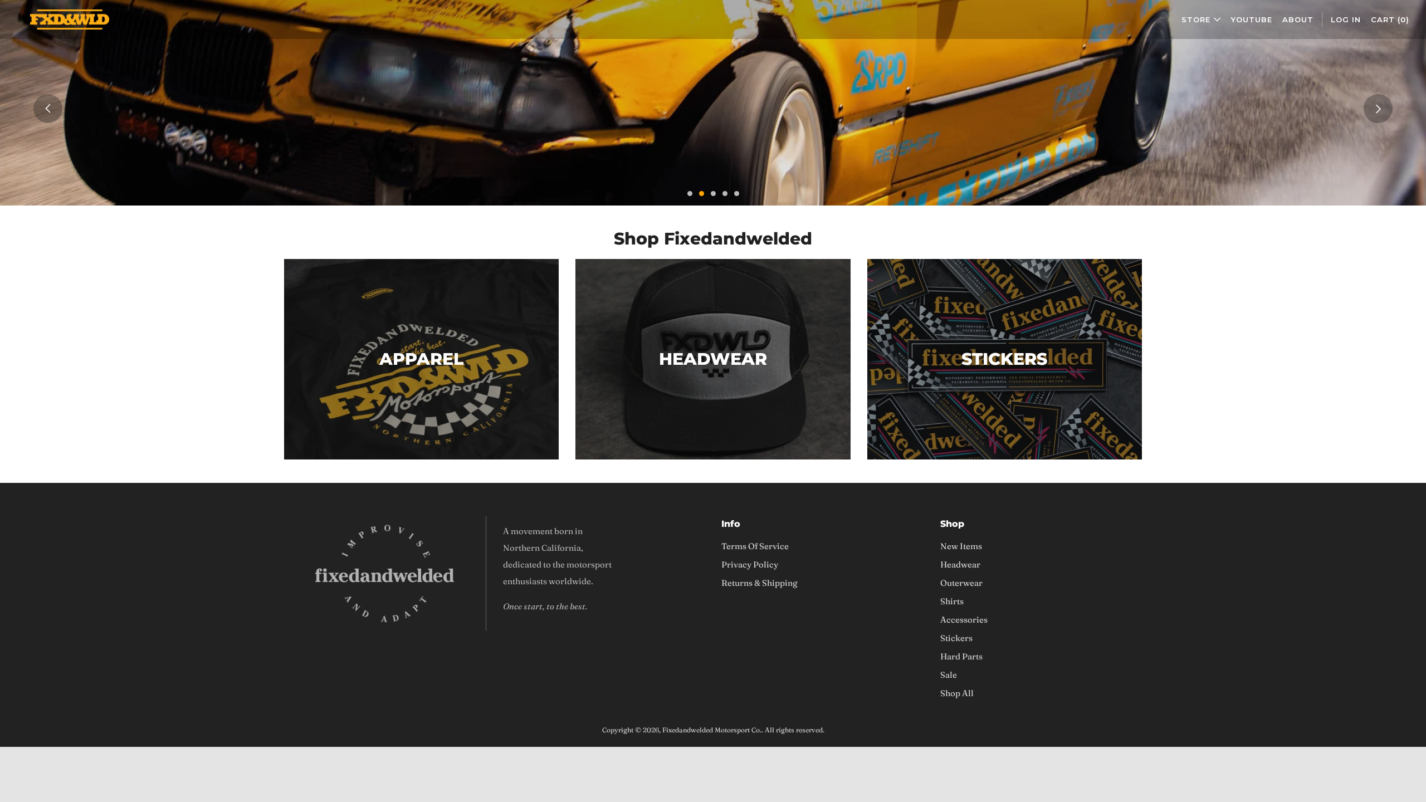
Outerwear (961, 583)
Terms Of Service (755, 546)
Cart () (1390, 19)
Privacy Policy (749, 564)
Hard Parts (961, 656)
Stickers (956, 638)
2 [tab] (701, 193)
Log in (1346, 19)
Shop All (957, 693)
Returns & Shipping (759, 583)
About (1297, 19)
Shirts (952, 601)
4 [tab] (724, 193)
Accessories (964, 619)
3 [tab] (713, 193)
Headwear (960, 564)
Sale (948, 674)
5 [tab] (736, 193)
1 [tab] (689, 193)
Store (1195, 19)
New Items (961, 546)
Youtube (1251, 19)
